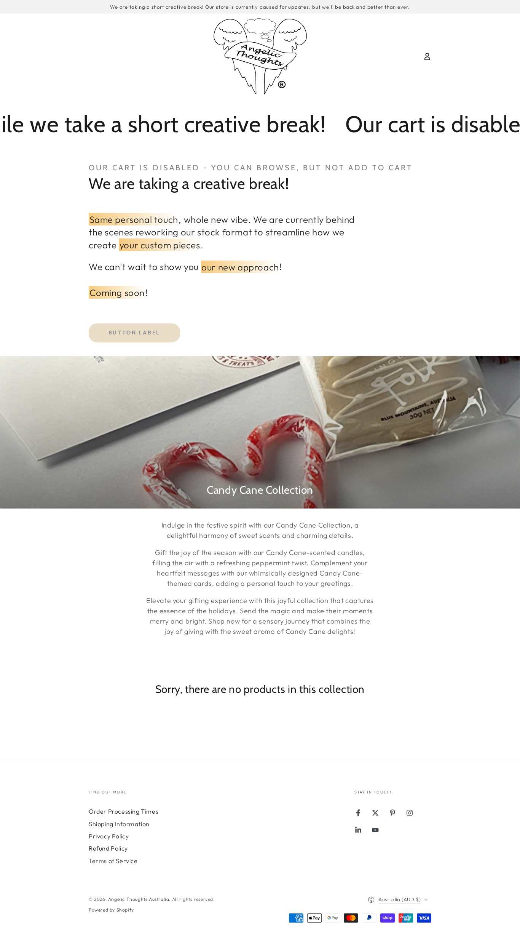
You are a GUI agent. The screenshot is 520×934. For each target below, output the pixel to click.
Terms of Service (113, 861)
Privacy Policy (109, 836)
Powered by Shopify (111, 910)
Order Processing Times (123, 811)
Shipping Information (119, 824)
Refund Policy (108, 848)
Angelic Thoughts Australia (138, 899)
